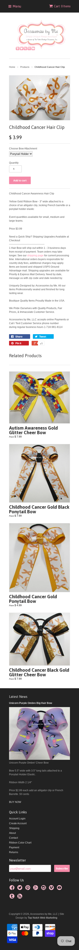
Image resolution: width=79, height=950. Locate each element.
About (12, 833)
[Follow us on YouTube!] (60, 889)
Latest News (18, 696)
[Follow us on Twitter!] (20, 889)
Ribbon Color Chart (20, 842)
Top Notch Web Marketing (42, 917)
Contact (13, 837)
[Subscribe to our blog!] (20, 897)
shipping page (35, 255)
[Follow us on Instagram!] (44, 889)
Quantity (14, 162)
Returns (13, 852)
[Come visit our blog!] (12, 897)
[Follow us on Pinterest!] (28, 889)
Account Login (17, 818)
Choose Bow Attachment (23, 148)
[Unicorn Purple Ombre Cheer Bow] (39, 758)
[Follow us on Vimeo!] (52, 889)
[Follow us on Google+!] (36, 889)
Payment (14, 847)
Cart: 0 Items (62, 6)
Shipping (14, 828)
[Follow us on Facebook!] (12, 889)
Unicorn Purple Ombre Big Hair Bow (30, 703)
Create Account (18, 823)
